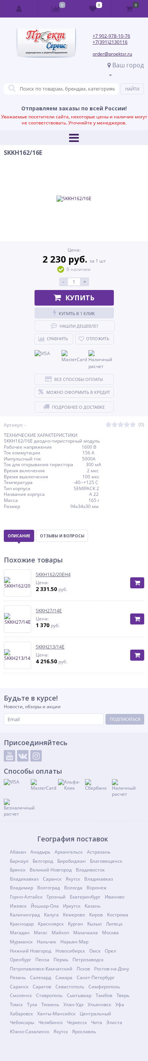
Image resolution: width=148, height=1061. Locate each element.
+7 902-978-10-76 (111, 36)
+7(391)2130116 (110, 42)
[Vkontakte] (22, 755)
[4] (127, 425)
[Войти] (19, 9)
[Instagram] (36, 755)
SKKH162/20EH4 (53, 575)
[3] (121, 425)
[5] (133, 425)
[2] (115, 425)
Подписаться (125, 719)
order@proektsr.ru (112, 54)
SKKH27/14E (49, 611)
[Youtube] (9, 755)
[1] (108, 425)
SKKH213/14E (50, 647)
